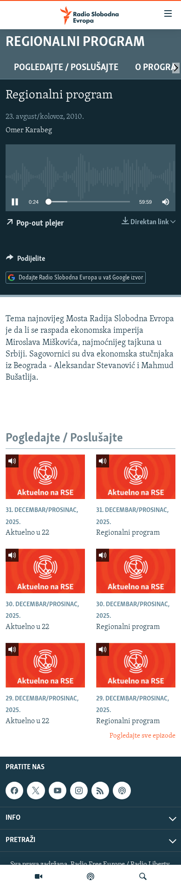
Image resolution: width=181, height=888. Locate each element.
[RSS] (100, 791)
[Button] (25, 261)
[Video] (38, 876)
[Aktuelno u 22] (45, 476)
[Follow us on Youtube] (57, 791)
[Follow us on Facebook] (14, 791)
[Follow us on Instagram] (79, 791)
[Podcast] (90, 876)
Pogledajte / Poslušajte (66, 67)
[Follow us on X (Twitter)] (36, 791)
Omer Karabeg (29, 130)
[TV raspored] (121, 791)
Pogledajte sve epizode (142, 735)
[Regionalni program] (135, 476)
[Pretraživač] (143, 876)
